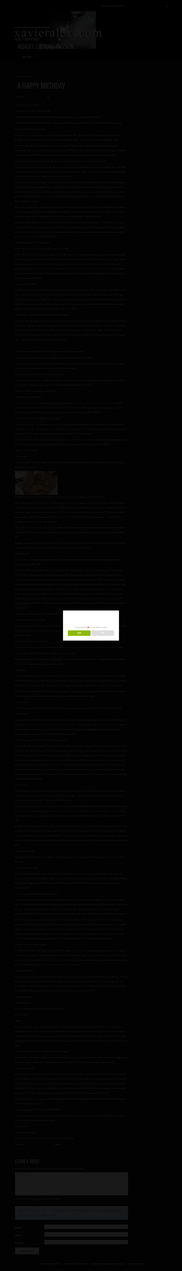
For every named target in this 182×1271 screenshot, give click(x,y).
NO (102, 633)
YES (79, 633)
